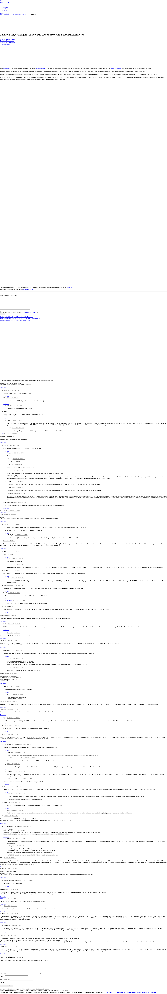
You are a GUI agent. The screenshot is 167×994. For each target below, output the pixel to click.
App (4, 8)
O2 (14, 320)
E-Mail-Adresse (5, 979)
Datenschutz (121, 992)
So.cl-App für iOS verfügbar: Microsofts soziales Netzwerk (16, 317)
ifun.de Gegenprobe (116, 68)
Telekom (18, 320)
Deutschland (3, 320)
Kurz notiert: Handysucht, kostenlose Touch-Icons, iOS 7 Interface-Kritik (20, 318)
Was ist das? (70, 287)
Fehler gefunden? (28, 289)
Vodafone (23, 320)
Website (2, 982)
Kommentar (4, 973)
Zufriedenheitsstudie (41, 68)
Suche (5, 10)
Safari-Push (130, 992)
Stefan (1, 898)
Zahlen (28, 320)
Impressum (109, 992)
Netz (12, 320)
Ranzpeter (10, 600)
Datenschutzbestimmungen (28, 312)
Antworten (3, 387)
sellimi (2, 433)
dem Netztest (6, 68)
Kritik (8, 320)
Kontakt (5, 7)
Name (2, 976)
